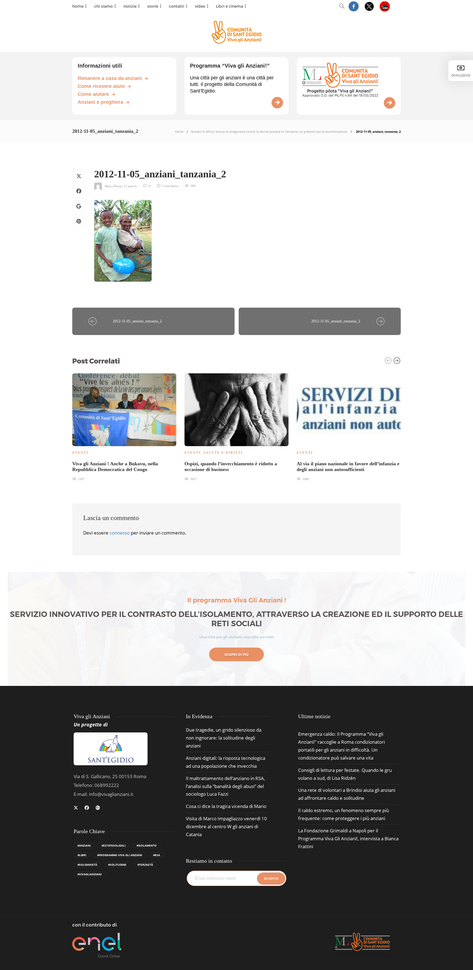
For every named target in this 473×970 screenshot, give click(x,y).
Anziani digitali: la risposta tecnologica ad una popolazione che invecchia (225, 762)
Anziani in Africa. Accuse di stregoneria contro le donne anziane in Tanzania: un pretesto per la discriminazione (269, 131)
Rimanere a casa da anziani (110, 78)
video (200, 6)
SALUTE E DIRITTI (223, 453)
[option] (124, 426)
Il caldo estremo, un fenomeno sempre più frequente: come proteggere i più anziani (343, 814)
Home (179, 131)
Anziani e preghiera (100, 102)
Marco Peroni (113, 185)
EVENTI (80, 453)
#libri (81, 855)
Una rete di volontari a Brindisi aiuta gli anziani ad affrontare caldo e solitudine (346, 794)
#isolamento (147, 845)
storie (152, 6)
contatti (176, 6)
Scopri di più (236, 654)
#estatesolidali (114, 845)
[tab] (314, 716)
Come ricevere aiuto (101, 86)
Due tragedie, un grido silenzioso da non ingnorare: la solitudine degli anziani (223, 738)
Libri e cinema (229, 6)
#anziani (84, 845)
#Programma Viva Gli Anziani (119, 855)
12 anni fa (130, 185)
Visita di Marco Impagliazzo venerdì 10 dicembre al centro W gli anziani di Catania (226, 826)
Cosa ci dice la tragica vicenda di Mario (226, 806)
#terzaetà (145, 865)
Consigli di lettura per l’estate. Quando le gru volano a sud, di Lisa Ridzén (345, 774)
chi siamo (103, 6)
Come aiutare (93, 94)
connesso (119, 533)
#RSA (156, 855)
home (77, 6)
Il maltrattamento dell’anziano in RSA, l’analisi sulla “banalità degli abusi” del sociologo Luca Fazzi (225, 786)
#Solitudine (117, 865)
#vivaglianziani (89, 874)
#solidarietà (87, 865)
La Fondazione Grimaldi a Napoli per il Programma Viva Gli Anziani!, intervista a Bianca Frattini (348, 838)
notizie (130, 6)
